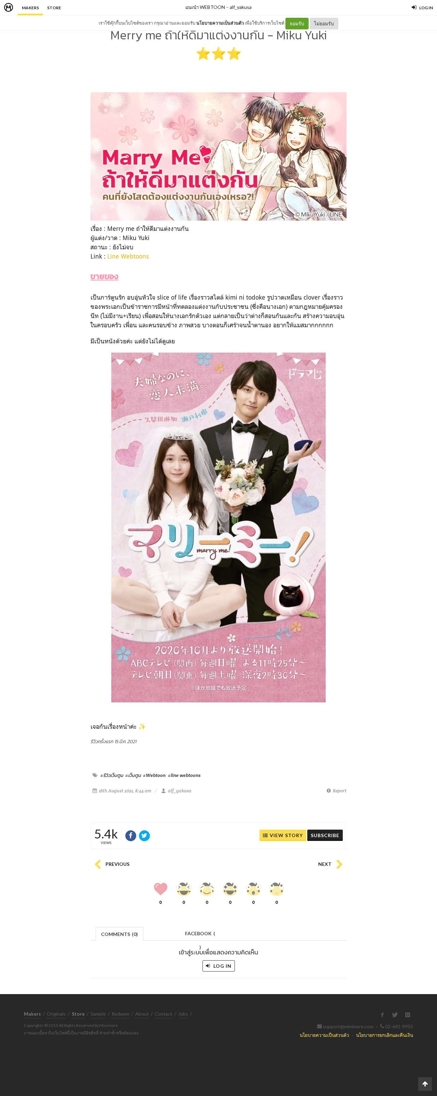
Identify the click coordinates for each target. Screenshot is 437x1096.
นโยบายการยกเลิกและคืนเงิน (384, 1035)
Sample (98, 1014)
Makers (30, 7)
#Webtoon (154, 775)
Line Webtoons (128, 256)
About (142, 1014)
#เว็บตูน (133, 775)
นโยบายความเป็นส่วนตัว (220, 23)
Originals (56, 1014)
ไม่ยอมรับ (324, 23)
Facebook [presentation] (200, 935)
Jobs (183, 1014)
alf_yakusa (241, 7)
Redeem (120, 1014)
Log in (221, 966)
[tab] (120, 933)
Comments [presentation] (119, 934)
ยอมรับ (297, 23)
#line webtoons (184, 775)
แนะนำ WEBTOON (205, 7)
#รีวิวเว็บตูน (111, 775)
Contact (163, 1014)
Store (54, 7)
